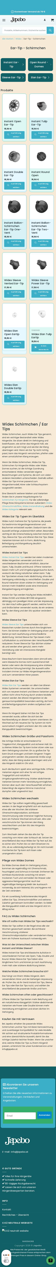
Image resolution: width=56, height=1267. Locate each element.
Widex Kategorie (10, 509)
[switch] (6, 1261)
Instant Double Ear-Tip (13, 173)
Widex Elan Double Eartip (12, 386)
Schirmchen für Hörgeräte (15, 499)
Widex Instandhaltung (33, 506)
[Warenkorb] (52, 20)
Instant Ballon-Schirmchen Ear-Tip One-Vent (13, 227)
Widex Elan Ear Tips (11, 685)
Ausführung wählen (16, 135)
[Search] (50, 30)
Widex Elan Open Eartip (11, 332)
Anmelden (44, 1115)
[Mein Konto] (45, 20)
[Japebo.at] (18, 20)
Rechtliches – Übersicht (15, 1215)
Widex (19, 38)
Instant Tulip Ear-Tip (39, 123)
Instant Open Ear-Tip (12, 123)
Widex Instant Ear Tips (13, 557)
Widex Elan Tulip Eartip (41, 335)
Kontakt (6, 1209)
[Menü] (4, 20)
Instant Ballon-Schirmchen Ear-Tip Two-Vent (41, 227)
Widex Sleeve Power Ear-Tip (40, 281)
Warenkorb (28, 1241)
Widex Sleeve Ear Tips (13, 624)
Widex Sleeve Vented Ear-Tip (14, 281)
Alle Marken (7, 38)
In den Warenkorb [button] (44, 348)
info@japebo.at (19, 1151)
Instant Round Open (40, 173)
